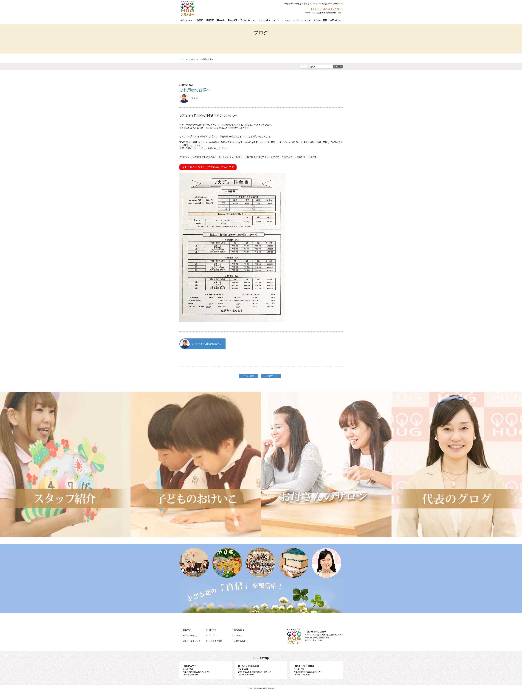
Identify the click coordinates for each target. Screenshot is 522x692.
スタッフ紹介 (264, 20)
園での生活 (232, 20)
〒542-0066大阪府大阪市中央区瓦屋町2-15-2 (308, 669)
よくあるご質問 (320, 20)
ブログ (276, 20)
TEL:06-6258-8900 (246, 675)
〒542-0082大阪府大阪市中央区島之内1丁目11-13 (254, 669)
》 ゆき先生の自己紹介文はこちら (206, 344)
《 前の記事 (248, 376)
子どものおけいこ (248, 20)
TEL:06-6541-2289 (326, 9)
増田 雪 (195, 98)
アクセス (286, 20)
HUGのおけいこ (190, 635)
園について (188, 630)
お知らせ (192, 59)
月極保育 (210, 20)
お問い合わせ (335, 20)
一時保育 (199, 20)
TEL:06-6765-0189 (302, 675)
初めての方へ (186, 20)
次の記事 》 (270, 376)
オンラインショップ (301, 20)
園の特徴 (220, 20)
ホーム (181, 59)
